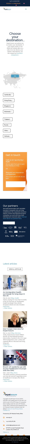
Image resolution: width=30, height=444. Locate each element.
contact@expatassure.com (13, 425)
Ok (12, 441)
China (6, 130)
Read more (16, 441)
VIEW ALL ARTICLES (15, 269)
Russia (6, 125)
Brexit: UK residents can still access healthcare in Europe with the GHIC (14, 368)
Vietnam (7, 136)
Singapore (7, 106)
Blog (12, 298)
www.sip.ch (9, 417)
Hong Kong (8, 100)
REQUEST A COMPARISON (13, 3)
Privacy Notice (19, 409)
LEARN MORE (8, 223)
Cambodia (7, 95)
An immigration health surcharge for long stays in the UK (14, 294)
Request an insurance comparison (14, 184)
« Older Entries (7, 308)
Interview (18, 333)
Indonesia (7, 111)
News (15, 373)
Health (17, 298)
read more (6, 306)
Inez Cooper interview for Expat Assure (13, 330)
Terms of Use (10, 409)
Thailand (7, 119)
